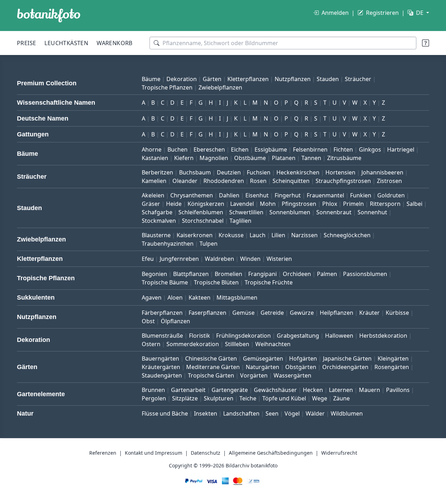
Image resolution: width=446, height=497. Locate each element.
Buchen (177, 149)
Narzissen (304, 235)
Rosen (258, 181)
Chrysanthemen (191, 195)
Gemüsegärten (263, 358)
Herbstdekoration (383, 335)
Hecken (313, 390)
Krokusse (231, 235)
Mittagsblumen (236, 297)
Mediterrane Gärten (213, 367)
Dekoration (181, 79)
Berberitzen (157, 172)
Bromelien (228, 274)
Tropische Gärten (211, 375)
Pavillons (398, 390)
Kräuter (369, 313)
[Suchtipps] (425, 43)
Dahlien (229, 195)
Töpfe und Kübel (284, 398)
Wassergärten (292, 375)
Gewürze (302, 313)
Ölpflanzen (175, 321)
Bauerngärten (160, 358)
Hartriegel (400, 149)
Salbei (414, 204)
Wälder (315, 413)
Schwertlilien (246, 212)
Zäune (341, 398)
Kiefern (184, 158)
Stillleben (237, 344)
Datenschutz (205, 452)
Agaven (151, 297)
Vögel (292, 413)
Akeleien (153, 195)
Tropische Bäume (165, 282)
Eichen (240, 149)
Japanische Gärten (347, 358)
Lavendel (242, 204)
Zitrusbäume (344, 158)
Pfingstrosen (299, 204)
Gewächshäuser (275, 390)
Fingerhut (288, 195)
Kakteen (199, 297)
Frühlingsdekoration (243, 335)
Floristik (199, 335)
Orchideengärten (345, 367)
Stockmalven (159, 221)
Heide (174, 204)
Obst (148, 321)
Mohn (268, 204)
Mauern (369, 390)
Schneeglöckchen (347, 235)
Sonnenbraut (334, 212)
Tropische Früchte (269, 282)
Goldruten (391, 195)
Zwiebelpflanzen (220, 87)
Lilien (278, 235)
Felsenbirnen (310, 149)
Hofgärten (303, 358)
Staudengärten (162, 375)
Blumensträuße (162, 335)
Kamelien (154, 181)
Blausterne (156, 235)
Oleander (184, 181)
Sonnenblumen (289, 212)
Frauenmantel (325, 195)
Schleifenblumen (200, 212)
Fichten (343, 149)
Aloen (175, 297)
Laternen (341, 390)
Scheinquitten (291, 181)
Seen (272, 413)
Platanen (283, 158)
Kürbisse (397, 313)
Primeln (353, 204)
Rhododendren (223, 181)
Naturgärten (262, 367)
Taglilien (240, 221)
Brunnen (153, 390)
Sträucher (358, 79)
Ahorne (151, 149)
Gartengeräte (230, 390)
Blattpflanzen (191, 274)
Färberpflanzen (162, 313)
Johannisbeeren (382, 172)
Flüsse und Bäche (165, 413)
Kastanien (155, 158)
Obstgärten (300, 367)
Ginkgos (370, 149)
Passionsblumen (365, 274)
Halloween (339, 335)
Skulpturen (218, 398)
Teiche (247, 398)
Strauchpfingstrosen (343, 181)
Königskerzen (206, 204)
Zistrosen (389, 181)
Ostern (151, 344)
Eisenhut (257, 195)
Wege (319, 398)
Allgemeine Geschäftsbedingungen (271, 452)
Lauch (257, 235)
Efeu (148, 259)
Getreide (272, 313)
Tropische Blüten (216, 282)
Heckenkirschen (297, 172)
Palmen (327, 274)
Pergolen (154, 398)
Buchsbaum (195, 172)
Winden (250, 259)
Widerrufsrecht (339, 452)
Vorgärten (254, 375)
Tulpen (209, 243)
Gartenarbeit (188, 390)
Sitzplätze (185, 398)
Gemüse (243, 313)
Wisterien (279, 259)
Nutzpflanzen (293, 79)
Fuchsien (258, 172)
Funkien (360, 195)
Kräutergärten (161, 367)
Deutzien (229, 172)
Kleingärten (393, 358)
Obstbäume (250, 158)
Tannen (311, 158)
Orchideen (297, 274)
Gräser (151, 204)
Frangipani (262, 274)
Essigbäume (271, 149)
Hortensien (340, 172)
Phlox (329, 204)
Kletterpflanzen (248, 79)
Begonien (154, 274)
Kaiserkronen (195, 235)
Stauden (328, 79)
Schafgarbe (157, 212)
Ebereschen (209, 149)
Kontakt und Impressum (153, 452)
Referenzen (102, 452)
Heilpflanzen (336, 313)
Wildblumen (347, 413)
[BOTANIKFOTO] (48, 15)
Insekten (205, 413)
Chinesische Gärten (211, 358)
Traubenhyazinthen (168, 243)
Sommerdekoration (192, 344)
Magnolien (214, 158)
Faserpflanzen (207, 313)
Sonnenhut (372, 212)
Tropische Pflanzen (167, 87)
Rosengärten (391, 367)
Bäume (151, 79)
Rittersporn (385, 204)
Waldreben (219, 259)
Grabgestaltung (298, 335)
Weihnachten (273, 344)
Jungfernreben (179, 259)
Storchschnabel (203, 221)
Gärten (212, 79)
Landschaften (241, 413)
